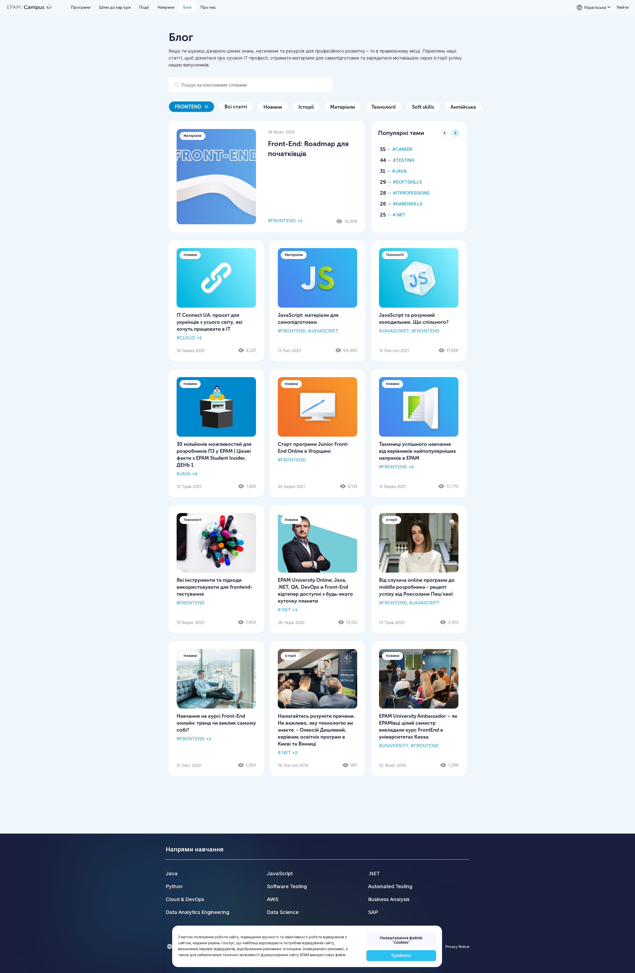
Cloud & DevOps (185, 899)
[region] (307, 946)
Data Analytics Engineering (197, 912)
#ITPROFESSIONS (411, 192)
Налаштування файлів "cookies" (401, 940)
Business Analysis (389, 899)
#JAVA (399, 171)
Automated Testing (390, 886)
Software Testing (287, 886)
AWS (272, 899)
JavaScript (280, 873)
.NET (374, 873)
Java (172, 873)
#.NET (399, 214)
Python (174, 886)
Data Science (283, 912)
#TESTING (403, 160)
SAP (373, 912)
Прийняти (401, 955)
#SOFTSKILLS (407, 182)
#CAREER (402, 149)
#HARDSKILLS (407, 203)
